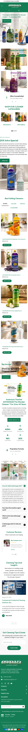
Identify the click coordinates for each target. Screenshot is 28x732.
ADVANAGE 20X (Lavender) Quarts (11, 275)
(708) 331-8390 (7, 677)
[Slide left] (12, 102)
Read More (9, 615)
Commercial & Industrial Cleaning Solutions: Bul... (13, 601)
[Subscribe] (23, 706)
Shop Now (7, 21)
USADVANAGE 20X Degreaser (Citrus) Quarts (13, 239)
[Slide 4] (15, 554)
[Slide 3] (14, 554)
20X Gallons (21, 124)
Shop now (4, 160)
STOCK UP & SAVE (18, 73)
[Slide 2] (13, 554)
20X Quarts (7, 124)
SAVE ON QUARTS (18, 50)
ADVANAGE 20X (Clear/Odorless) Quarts (12, 346)
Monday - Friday (10, 714)
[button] (2, 6)
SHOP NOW (22, 55)
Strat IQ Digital (21, 727)
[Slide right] (15, 102)
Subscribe (14, 648)
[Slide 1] (12, 554)
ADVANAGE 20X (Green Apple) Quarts (12, 310)
